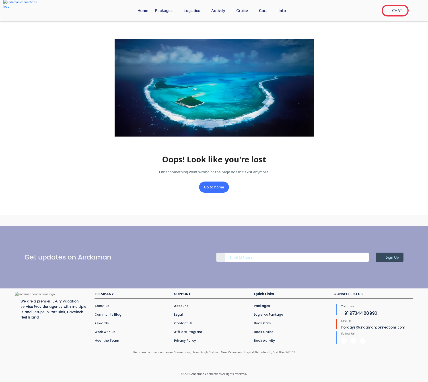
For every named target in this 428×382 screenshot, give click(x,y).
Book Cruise (263, 332)
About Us (102, 306)
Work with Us (105, 332)
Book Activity (264, 340)
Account (181, 306)
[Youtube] (363, 341)
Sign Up (392, 257)
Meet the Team (107, 340)
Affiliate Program (188, 332)
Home (143, 10)
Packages (164, 10)
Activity (218, 10)
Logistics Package (268, 314)
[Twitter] (353, 341)
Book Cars (262, 323)
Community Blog (108, 314)
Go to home (214, 187)
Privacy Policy (185, 340)
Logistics (192, 10)
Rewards (102, 323)
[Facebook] (344, 341)
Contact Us (183, 323)
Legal (178, 314)
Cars (263, 10)
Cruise (242, 10)
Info (282, 10)
